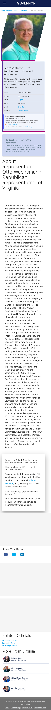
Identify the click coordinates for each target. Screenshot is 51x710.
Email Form (22, 107)
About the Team (40, 708)
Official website (12, 124)
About (7, 708)
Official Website (24, 111)
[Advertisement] (25, 529)
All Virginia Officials (9, 641)
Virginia (24, 10)
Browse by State (8, 643)
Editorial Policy (27, 127)
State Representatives (9, 10)
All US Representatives (11, 645)
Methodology (16, 708)
